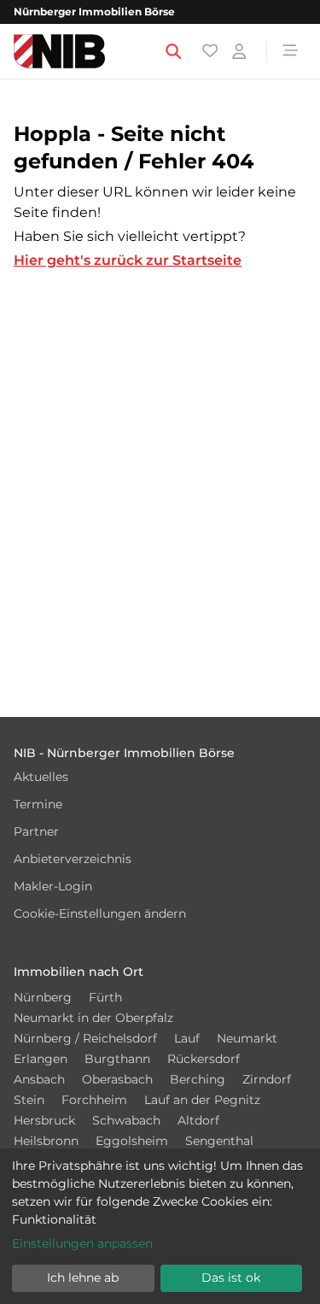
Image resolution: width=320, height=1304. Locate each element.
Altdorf (198, 1120)
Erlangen (40, 1058)
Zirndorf (266, 1079)
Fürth (105, 997)
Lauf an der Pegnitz (202, 1099)
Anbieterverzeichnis (72, 858)
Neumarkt (247, 1038)
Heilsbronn (46, 1140)
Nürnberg (43, 997)
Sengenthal (219, 1140)
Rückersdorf (203, 1058)
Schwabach (126, 1120)
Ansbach (39, 1079)
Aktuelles (41, 776)
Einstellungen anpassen (82, 1243)
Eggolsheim (132, 1140)
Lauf (187, 1038)
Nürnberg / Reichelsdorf (85, 1038)
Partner (36, 831)
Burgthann (117, 1058)
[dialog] (160, 1226)
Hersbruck (44, 1120)
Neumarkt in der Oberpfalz (93, 1017)
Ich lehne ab (83, 1277)
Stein (29, 1099)
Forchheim (94, 1099)
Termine (38, 804)
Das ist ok (230, 1277)
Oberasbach (117, 1079)
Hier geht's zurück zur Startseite (127, 260)
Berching (197, 1079)
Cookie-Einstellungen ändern (100, 913)
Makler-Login (53, 886)
